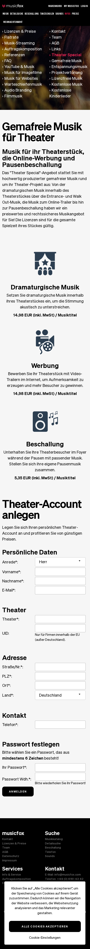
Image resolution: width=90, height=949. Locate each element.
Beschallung (32, 13)
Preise (75, 13)
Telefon (50, 852)
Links (56, 49)
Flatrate (11, 37)
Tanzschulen (47, 13)
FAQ (7, 60)
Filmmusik (13, 96)
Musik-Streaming (19, 43)
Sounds (59, 13)
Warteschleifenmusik (23, 84)
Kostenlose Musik (67, 84)
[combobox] (60, 561)
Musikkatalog (54, 839)
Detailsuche (16, 13)
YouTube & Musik (19, 66)
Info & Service (11, 874)
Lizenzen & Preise (20, 31)
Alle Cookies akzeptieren (45, 926)
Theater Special (66, 54)
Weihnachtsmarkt (12, 22)
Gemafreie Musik (67, 60)
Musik (6, 13)
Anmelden (18, 791)
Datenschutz (10, 856)
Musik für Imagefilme (23, 72)
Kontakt (59, 31)
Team (57, 37)
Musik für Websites (21, 78)
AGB (55, 43)
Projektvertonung (67, 72)
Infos (68, 13)
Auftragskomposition (23, 49)
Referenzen (14, 55)
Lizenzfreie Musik (67, 78)
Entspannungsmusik (69, 66)
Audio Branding (18, 90)
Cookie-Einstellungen (45, 937)
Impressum (9, 860)
